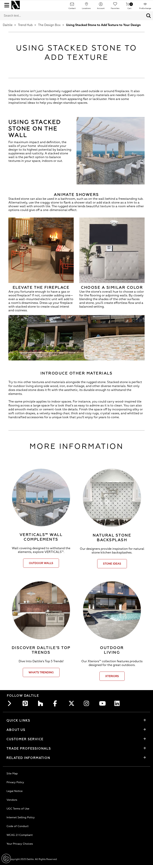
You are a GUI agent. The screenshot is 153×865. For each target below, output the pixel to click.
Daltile (8, 25)
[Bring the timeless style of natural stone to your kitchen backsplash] (112, 498)
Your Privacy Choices (20, 843)
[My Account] (101, 5)
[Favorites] (115, 5)
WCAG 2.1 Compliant (20, 835)
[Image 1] (76, 338)
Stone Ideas (112, 563)
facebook (57, 703)
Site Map (12, 773)
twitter (72, 703)
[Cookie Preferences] (6, 858)
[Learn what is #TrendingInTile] (41, 610)
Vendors (12, 799)
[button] (148, 15)
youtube (103, 703)
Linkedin (118, 703)
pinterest (26, 703)
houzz (41, 703)
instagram (87, 703)
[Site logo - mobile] (15, 5)
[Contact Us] (72, 5)
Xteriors (112, 676)
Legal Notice (15, 791)
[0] (127, 5)
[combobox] (72, 15)
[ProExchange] (145, 5)
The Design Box (49, 25)
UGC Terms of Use (18, 808)
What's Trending (41, 672)
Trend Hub (25, 25)
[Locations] (86, 5)
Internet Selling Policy (21, 817)
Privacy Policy (15, 782)
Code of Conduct (18, 826)
